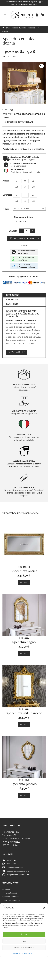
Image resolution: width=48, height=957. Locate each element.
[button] (44, 908)
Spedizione (12, 299)
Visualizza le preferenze (24, 948)
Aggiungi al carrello (26, 238)
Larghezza (7, 195)
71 (17, 181)
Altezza (6, 181)
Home (7, 28)
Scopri (24, 582)
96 (33, 181)
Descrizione (12, 295)
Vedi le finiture (24, 221)
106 (16, 187)
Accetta (24, 934)
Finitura (6, 209)
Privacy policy (28, 953)
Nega (24, 941)
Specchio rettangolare (20, 122)
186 (33, 187)
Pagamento (12, 304)
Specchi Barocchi (19, 28)
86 (25, 181)
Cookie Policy (18, 953)
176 (25, 187)
